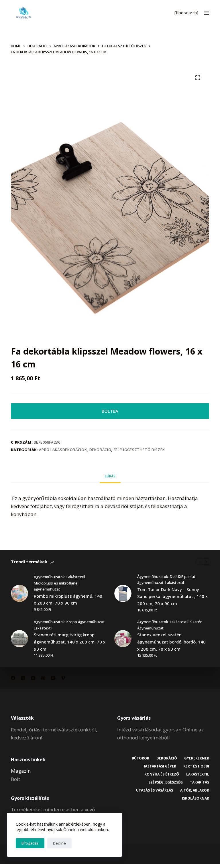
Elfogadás (30, 843)
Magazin (21, 770)
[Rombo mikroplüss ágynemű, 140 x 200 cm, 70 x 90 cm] (19, 593)
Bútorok (140, 758)
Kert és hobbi (196, 766)
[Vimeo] (63, 678)
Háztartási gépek (159, 766)
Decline (59, 843)
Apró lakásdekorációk (63, 449)
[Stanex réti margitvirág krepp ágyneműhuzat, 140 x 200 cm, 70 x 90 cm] (19, 638)
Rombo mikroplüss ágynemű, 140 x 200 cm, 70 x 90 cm (68, 599)
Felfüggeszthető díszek (139, 449)
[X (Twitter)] (23, 678)
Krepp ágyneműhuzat (85, 621)
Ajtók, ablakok (194, 790)
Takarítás (199, 782)
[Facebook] (13, 678)
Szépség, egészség (165, 782)
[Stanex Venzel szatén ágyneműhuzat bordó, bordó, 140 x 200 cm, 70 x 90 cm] (122, 638)
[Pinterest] (43, 678)
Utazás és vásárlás (154, 790)
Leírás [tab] (110, 476)
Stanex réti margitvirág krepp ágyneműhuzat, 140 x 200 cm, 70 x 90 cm (69, 642)
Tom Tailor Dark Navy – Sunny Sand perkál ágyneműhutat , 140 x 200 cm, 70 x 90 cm (172, 597)
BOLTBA (110, 411)
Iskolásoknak (195, 798)
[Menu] (206, 12)
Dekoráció (100, 449)
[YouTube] (53, 678)
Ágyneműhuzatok (49, 576)
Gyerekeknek (196, 758)
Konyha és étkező (161, 774)
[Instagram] (33, 678)
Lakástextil (75, 576)
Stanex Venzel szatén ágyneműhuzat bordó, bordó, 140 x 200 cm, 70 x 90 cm (171, 642)
